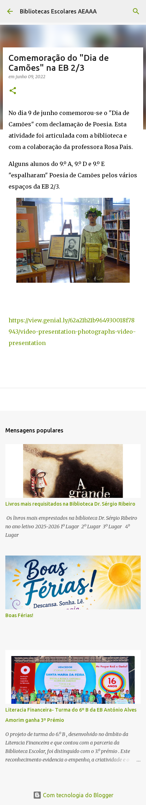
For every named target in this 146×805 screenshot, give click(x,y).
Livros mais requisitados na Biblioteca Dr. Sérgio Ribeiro (70, 504)
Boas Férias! (19, 615)
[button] (13, 91)
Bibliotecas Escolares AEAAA (58, 11)
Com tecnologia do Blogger (77, 795)
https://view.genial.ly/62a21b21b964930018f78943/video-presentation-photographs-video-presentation (72, 331)
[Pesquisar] (136, 11)
